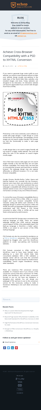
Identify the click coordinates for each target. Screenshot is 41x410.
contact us (21, 36)
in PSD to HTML (22, 66)
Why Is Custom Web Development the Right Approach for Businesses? (19, 312)
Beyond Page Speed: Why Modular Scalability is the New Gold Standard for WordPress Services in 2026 (22, 318)
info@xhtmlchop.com (28, 33)
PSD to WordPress (10, 238)
